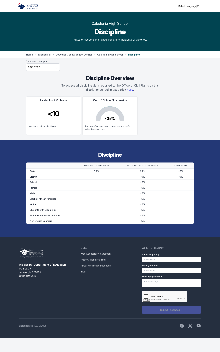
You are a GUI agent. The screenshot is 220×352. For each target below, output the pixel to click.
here (130, 89)
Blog (83, 271)
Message (152, 276)
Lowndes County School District (74, 54)
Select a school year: (37, 61)
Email (150, 265)
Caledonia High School (110, 54)
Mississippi (44, 54)
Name (150, 254)
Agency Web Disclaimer (93, 259)
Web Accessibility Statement (96, 253)
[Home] (28, 6)
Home (29, 54)
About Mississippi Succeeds (96, 265)
